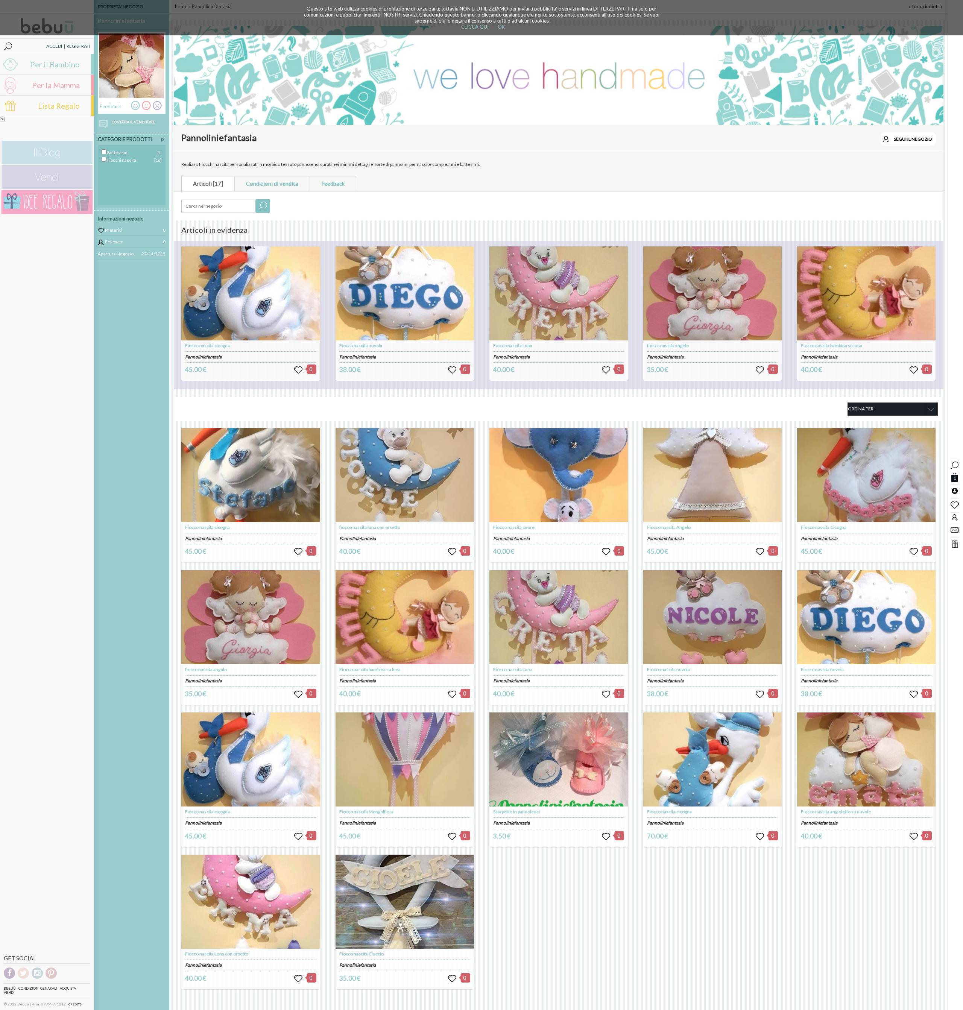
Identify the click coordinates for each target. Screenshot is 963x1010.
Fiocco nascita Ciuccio (361, 954)
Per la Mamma (56, 85)
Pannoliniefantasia (203, 357)
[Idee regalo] (47, 212)
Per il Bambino (55, 64)
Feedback (333, 183)
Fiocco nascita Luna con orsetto (216, 954)
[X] (163, 139)
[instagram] (37, 977)
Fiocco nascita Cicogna (823, 527)
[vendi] (47, 187)
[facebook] (9, 977)
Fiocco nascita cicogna (207, 345)
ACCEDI (54, 46)
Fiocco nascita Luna (512, 345)
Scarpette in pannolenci (516, 811)
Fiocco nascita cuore (514, 527)
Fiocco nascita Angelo (669, 527)
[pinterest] (51, 977)
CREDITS (75, 1004)
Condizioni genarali (37, 988)
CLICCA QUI (475, 27)
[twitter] (23, 977)
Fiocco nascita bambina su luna (831, 345)
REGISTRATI (78, 46)
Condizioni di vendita (272, 183)
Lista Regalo (59, 105)
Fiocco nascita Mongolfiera (366, 811)
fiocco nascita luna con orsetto (369, 527)
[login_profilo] (954, 490)
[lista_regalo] (954, 544)
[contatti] (954, 530)
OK (501, 27)
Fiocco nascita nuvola (360, 345)
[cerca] (954, 464)
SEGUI (913, 139)
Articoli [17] (208, 183)
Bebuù (10, 988)
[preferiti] (954, 504)
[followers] (954, 517)
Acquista (68, 988)
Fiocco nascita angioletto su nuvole (836, 811)
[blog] (47, 162)
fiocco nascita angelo (668, 345)
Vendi (9, 992)
